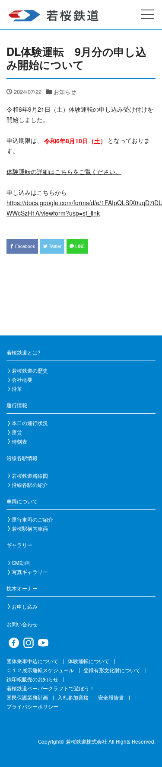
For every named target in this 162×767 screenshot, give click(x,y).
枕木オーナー (22, 588)
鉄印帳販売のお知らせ (32, 679)
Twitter (54, 246)
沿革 (17, 388)
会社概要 (22, 379)
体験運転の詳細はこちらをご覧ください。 (63, 171)
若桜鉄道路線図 (30, 475)
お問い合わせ (22, 624)
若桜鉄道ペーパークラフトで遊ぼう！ (50, 688)
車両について (22, 501)
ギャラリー (19, 544)
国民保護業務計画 (27, 697)
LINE (79, 246)
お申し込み (25, 606)
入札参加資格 (73, 697)
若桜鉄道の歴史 (30, 370)
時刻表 (19, 441)
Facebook (24, 246)
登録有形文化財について (111, 670)
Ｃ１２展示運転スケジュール (40, 670)
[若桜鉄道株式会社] (65, 16)
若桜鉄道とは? (23, 352)
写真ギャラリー (30, 571)
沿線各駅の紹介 (30, 484)
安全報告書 (111, 697)
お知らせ (65, 91)
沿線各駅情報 (22, 457)
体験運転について (88, 660)
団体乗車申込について (32, 660)
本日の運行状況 (30, 422)
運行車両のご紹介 (32, 519)
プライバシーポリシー (32, 706)
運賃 (17, 432)
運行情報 (16, 405)
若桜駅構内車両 (30, 528)
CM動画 (21, 562)
